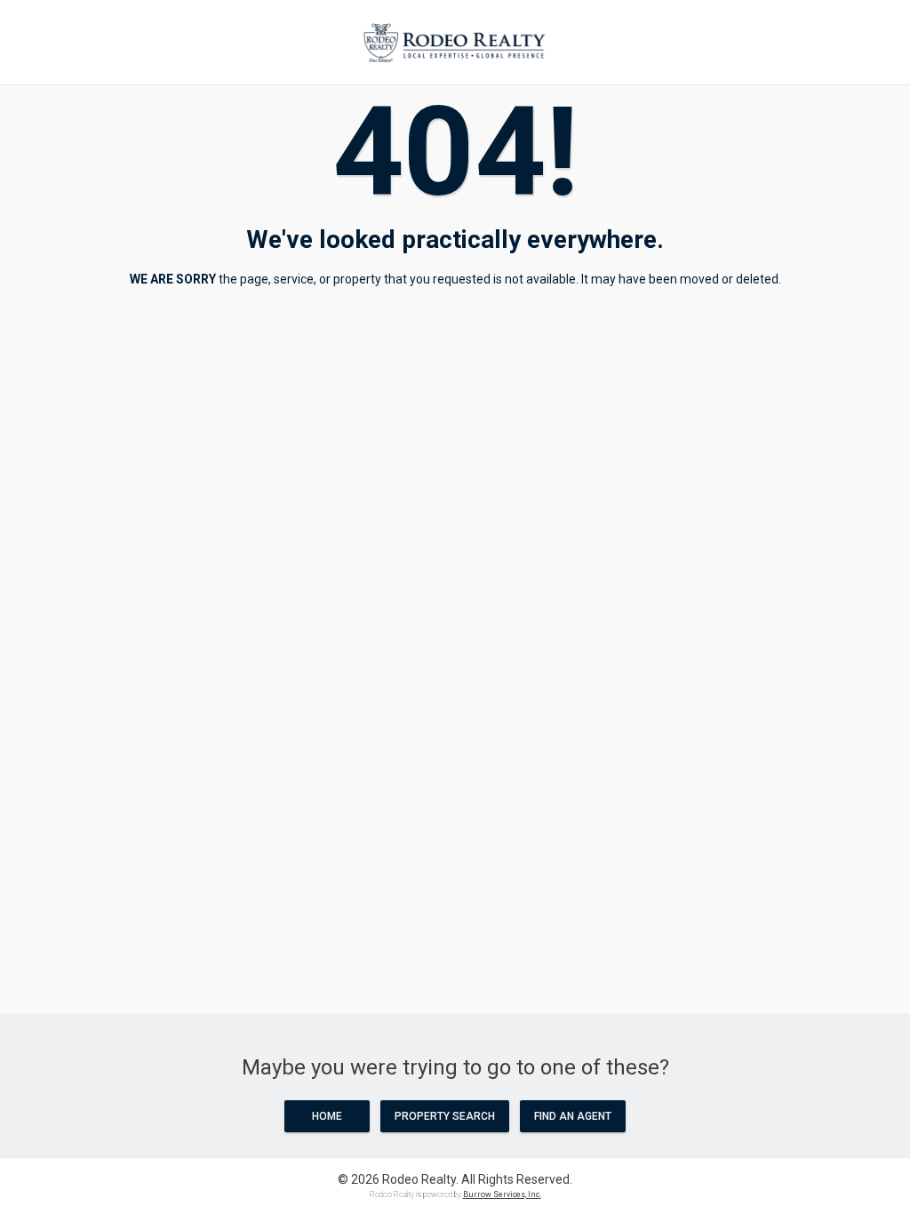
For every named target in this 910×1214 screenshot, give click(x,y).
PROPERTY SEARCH (445, 1116)
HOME (327, 1116)
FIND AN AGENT (572, 1116)
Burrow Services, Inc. (502, 1194)
